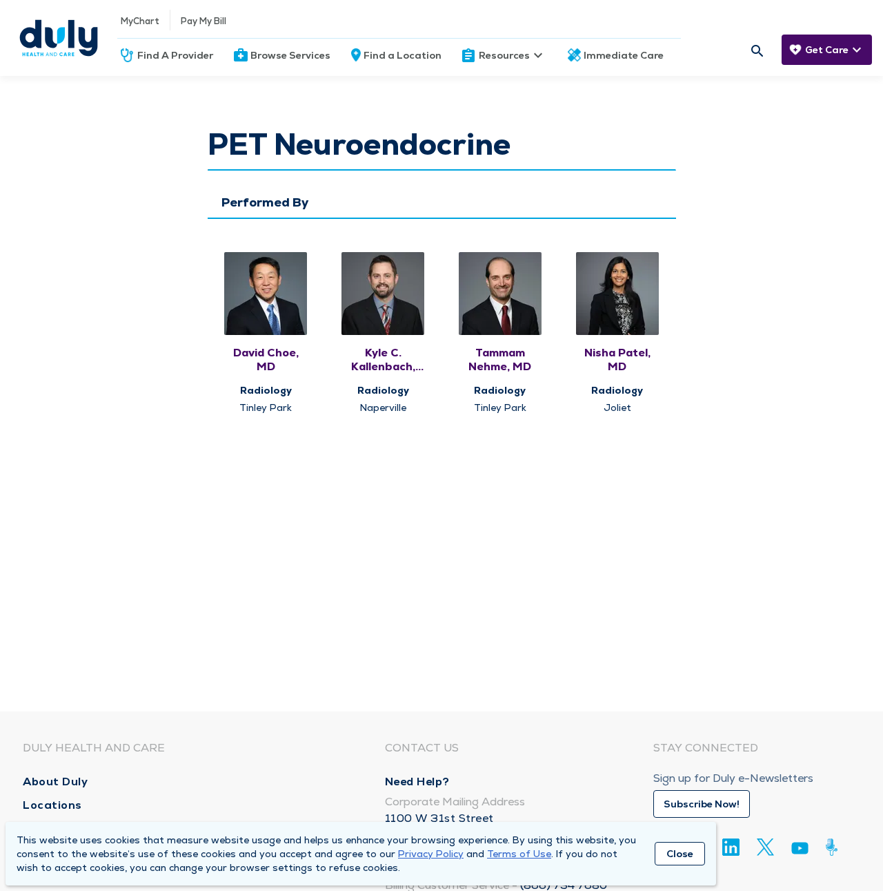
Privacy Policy (431, 853)
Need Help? (417, 781)
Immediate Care (624, 55)
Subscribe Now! (702, 804)
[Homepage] (58, 38)
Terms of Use (519, 853)
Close (679, 853)
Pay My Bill (203, 21)
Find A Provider (175, 55)
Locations (52, 805)
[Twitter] (765, 847)
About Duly (55, 781)
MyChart (140, 21)
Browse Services (290, 55)
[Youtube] (799, 850)
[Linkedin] (731, 847)
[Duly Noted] (834, 847)
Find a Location (403, 55)
